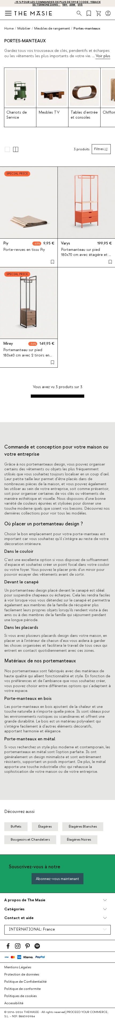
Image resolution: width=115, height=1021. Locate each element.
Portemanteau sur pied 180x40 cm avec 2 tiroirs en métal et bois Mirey (26, 355)
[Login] (108, 13)
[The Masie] (33, 13)
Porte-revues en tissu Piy (24, 249)
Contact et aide (18, 917)
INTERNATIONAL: (32, 929)
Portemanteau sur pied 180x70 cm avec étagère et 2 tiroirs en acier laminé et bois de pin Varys (86, 257)
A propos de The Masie (24, 900)
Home (9, 28)
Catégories (14, 909)
